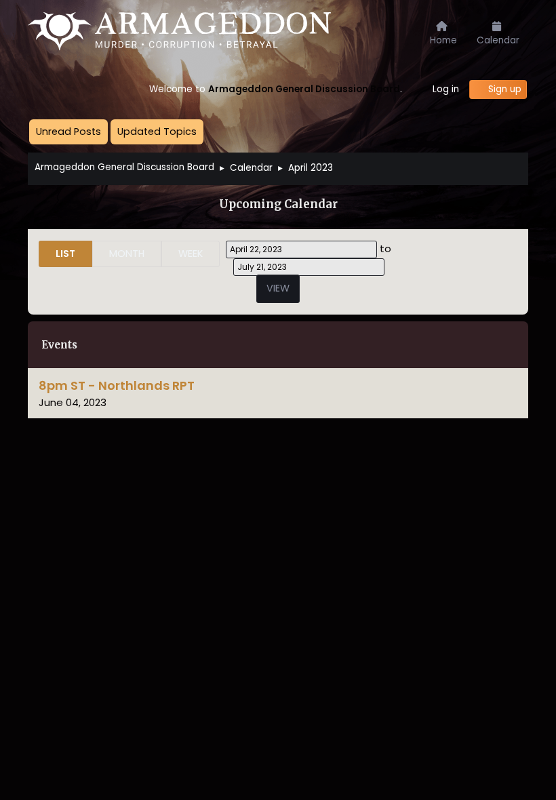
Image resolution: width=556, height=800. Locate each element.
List (65, 253)
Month (126, 253)
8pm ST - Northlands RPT (117, 385)
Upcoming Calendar (278, 204)
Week (190, 253)
